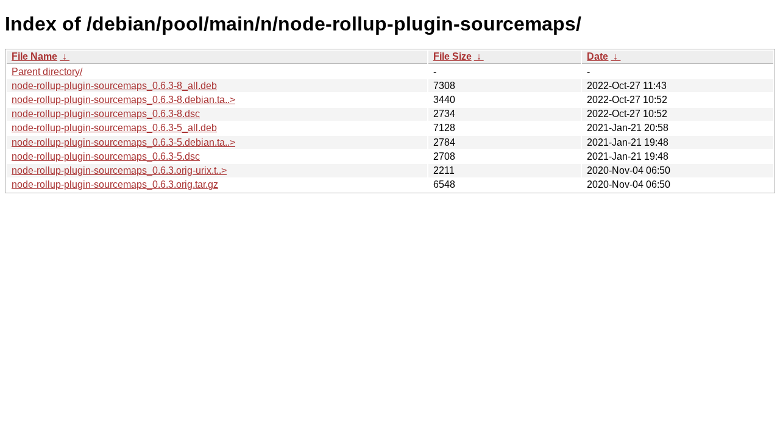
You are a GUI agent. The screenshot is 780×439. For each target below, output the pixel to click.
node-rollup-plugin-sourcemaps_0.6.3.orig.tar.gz (115, 184)
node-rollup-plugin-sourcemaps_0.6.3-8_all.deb (114, 85)
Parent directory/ (47, 71)
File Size (452, 56)
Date (597, 56)
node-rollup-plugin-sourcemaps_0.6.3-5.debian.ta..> (123, 142)
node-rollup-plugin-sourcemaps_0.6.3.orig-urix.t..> (119, 170)
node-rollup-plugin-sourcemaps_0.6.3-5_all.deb (114, 128)
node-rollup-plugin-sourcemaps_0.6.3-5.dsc (106, 156)
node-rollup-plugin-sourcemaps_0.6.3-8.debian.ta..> (123, 100)
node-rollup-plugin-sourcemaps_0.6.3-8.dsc (106, 114)
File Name (34, 56)
